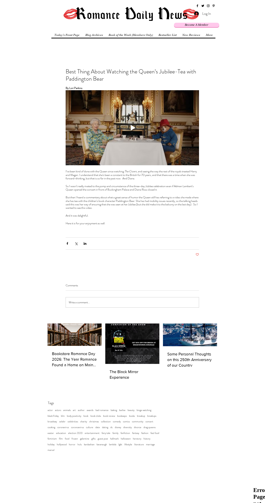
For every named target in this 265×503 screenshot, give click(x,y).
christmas (94, 421)
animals (67, 410)
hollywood (62, 444)
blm (63, 416)
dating (105, 427)
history (146, 438)
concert (149, 421)
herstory (137, 438)
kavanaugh (102, 444)
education (61, 433)
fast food (155, 433)
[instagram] (208, 6)
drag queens (149, 427)
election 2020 (75, 433)
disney (118, 427)
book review (109, 416)
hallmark (114, 438)
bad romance (102, 410)
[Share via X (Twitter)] (76, 243)
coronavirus (63, 427)
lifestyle (128, 444)
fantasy (135, 433)
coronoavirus (77, 427)
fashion (144, 433)
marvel (51, 450)
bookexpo (122, 416)
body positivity (74, 416)
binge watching (144, 410)
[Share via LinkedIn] (85, 243)
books (132, 416)
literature (139, 444)
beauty (131, 410)
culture (89, 427)
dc (111, 427)
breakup (141, 416)
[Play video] (132, 127)
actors (58, 410)
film (61, 438)
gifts (93, 438)
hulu (80, 444)
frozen (75, 438)
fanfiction (125, 433)
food (67, 438)
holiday (51, 444)
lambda (112, 444)
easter (51, 433)
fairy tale (106, 433)
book (85, 416)
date (97, 427)
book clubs (95, 416)
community (137, 421)
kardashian (89, 444)
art (74, 410)
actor (50, 410)
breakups (151, 416)
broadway (52, 421)
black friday (53, 416)
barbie (122, 410)
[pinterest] (213, 6)
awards (90, 410)
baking (114, 410)
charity (83, 421)
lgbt (120, 444)
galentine (84, 438)
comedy (117, 421)
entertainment (92, 433)
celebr (62, 421)
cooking (51, 427)
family (115, 433)
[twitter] (203, 6)
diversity (127, 427)
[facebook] (197, 6)
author (81, 410)
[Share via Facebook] (67, 243)
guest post (103, 438)
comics (126, 421)
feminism (52, 438)
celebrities (73, 421)
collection (106, 421)
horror (72, 444)
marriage (150, 444)
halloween (126, 438)
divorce (137, 427)
